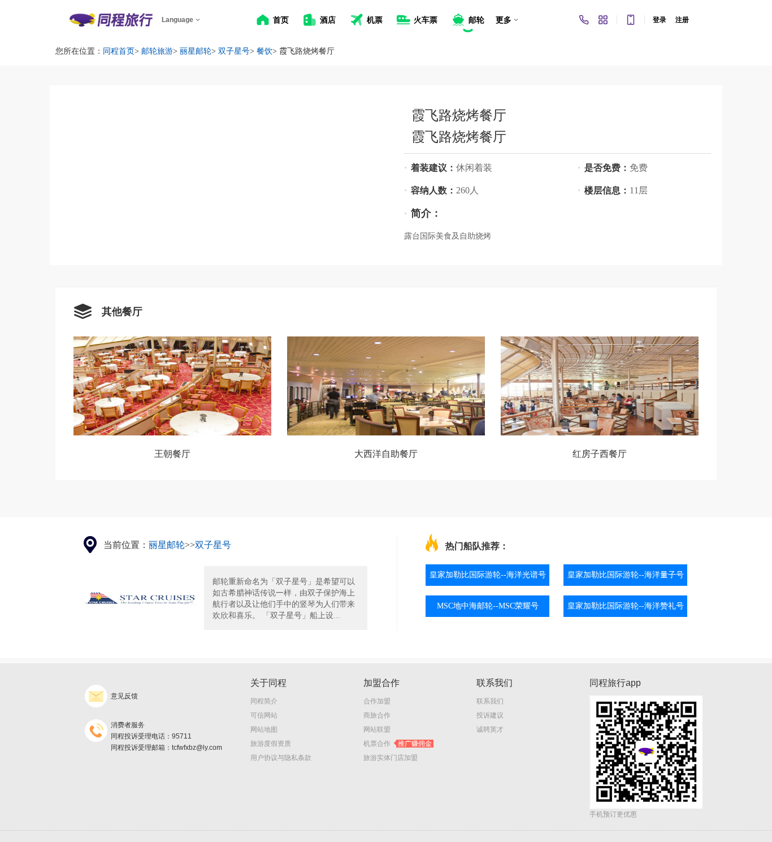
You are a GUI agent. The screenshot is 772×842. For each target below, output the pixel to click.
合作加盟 (377, 701)
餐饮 (264, 51)
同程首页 (119, 51)
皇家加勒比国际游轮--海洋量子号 (625, 575)
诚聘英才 (490, 729)
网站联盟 (377, 729)
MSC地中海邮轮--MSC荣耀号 (488, 606)
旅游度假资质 (270, 744)
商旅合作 (377, 715)
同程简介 (263, 701)
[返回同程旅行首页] (111, 20)
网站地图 (263, 729)
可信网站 (263, 715)
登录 (659, 19)
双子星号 (234, 51)
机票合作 (397, 744)
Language (177, 20)
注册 (682, 19)
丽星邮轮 (195, 51)
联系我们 (490, 701)
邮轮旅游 (157, 51)
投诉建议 (490, 715)
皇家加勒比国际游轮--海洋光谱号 (488, 575)
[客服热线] (583, 19)
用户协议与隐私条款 (280, 758)
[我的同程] (603, 19)
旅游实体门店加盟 (390, 758)
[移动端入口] (630, 19)
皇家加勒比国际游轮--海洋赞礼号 (625, 606)
